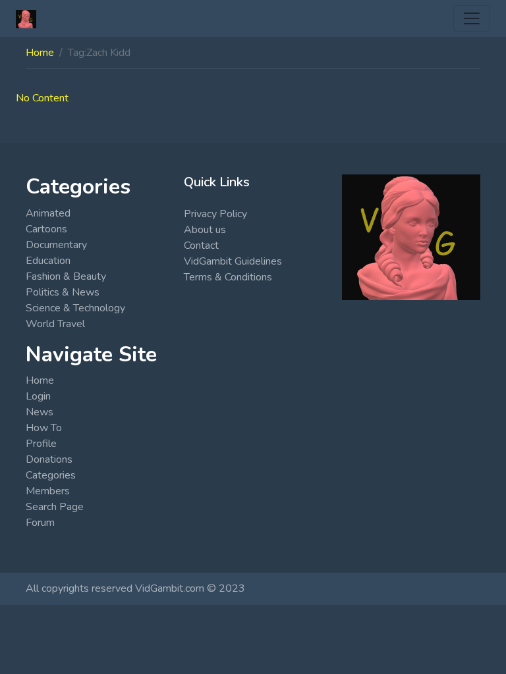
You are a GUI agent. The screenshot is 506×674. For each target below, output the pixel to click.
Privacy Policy (215, 214)
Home (40, 52)
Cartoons (46, 229)
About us (205, 229)
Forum (40, 522)
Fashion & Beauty (66, 276)
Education (48, 260)
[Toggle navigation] (471, 18)
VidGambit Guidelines (233, 261)
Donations (49, 459)
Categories (51, 475)
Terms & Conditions (228, 277)
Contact (201, 245)
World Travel (55, 324)
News (39, 412)
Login (38, 396)
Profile (41, 443)
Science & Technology (75, 308)
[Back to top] (40, 596)
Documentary (56, 245)
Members (48, 491)
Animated (48, 213)
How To (44, 428)
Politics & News (62, 292)
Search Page (55, 507)
